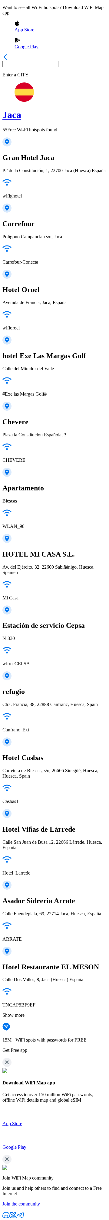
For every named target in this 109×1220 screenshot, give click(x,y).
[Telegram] (20, 1217)
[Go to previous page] (5, 58)
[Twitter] (13, 1217)
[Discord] (6, 1217)
